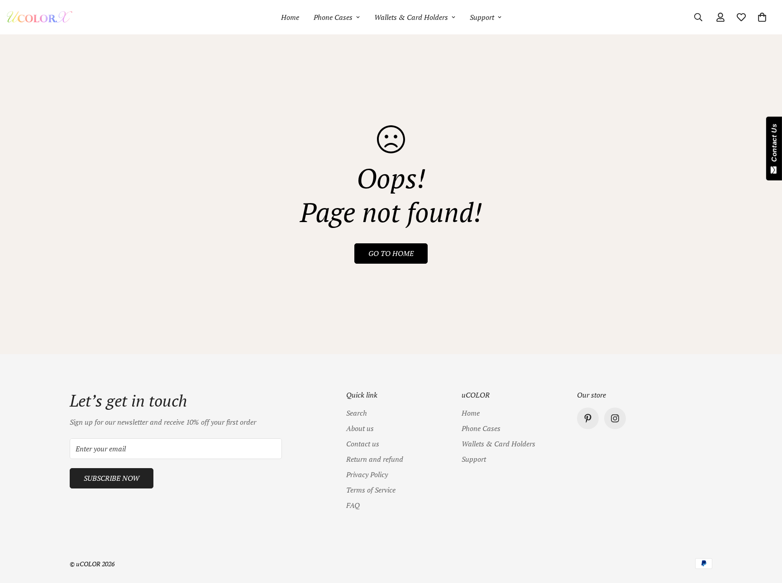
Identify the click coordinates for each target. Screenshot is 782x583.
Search (356, 413)
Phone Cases (333, 17)
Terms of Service (371, 490)
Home (290, 17)
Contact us (362, 444)
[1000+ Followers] (615, 418)
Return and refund (374, 459)
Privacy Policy (367, 474)
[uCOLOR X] (39, 17)
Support (482, 17)
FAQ (353, 505)
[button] (762, 17)
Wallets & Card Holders (411, 17)
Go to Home (391, 253)
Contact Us (774, 144)
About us (360, 428)
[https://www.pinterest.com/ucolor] (588, 418)
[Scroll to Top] (764, 533)
